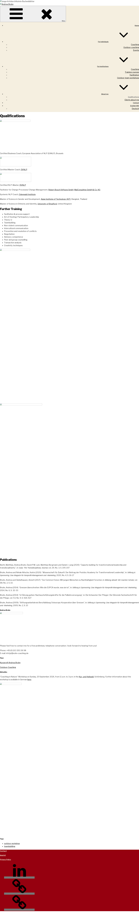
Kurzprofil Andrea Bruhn (10, 663)
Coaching (135, 44)
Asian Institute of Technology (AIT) (56, 199)
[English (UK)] (19, 910)
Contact (136, 103)
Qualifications (133, 97)
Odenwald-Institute (27, 194)
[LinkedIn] (19, 877)
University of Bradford (47, 204)
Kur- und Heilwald (86, 677)
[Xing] (19, 894)
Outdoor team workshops (128, 78)
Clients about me (132, 100)
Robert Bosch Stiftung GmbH (60, 190)
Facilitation (134, 75)
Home (137, 25)
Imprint (3, 855)
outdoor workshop (12, 843)
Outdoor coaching (131, 47)
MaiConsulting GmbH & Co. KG (87, 190)
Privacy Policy (5, 860)
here (29, 679)
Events (136, 50)
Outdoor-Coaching (8, 667)
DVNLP (24, 170)
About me (104, 94)
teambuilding (9, 846)
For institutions (102, 66)
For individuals (103, 42)
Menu (63, 21)
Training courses (132, 72)
